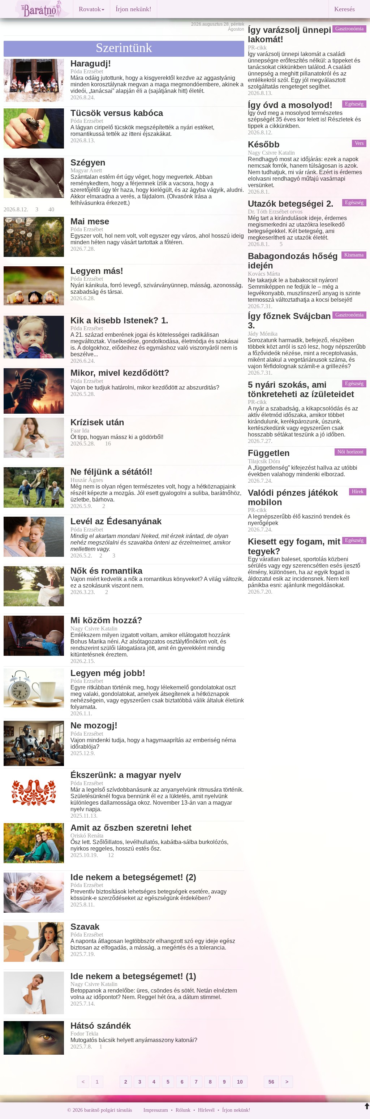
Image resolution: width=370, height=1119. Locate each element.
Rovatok (90, 9)
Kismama (353, 255)
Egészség (354, 104)
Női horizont (350, 452)
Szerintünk (124, 47)
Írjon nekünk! (133, 9)
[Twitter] (281, 1110)
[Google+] (269, 1110)
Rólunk (183, 1110)
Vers (359, 143)
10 (240, 1082)
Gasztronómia (349, 28)
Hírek (357, 491)
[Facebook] (257, 1110)
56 (271, 1082)
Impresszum (155, 1110)
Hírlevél (206, 1110)
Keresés (344, 9)
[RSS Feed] (292, 1110)
